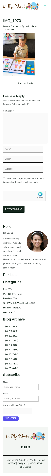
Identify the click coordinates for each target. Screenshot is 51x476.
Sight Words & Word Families (17, 303)
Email (5, 394)
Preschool (7, 298)
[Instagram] (25, 447)
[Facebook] (22, 447)
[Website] (23, 170)
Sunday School (10, 308)
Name (5, 382)
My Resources (9, 294)
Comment (8, 111)
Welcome (7, 312)
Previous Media (25, 83)
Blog (5, 289)
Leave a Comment (11, 26)
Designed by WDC (26, 463)
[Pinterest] (28, 447)
